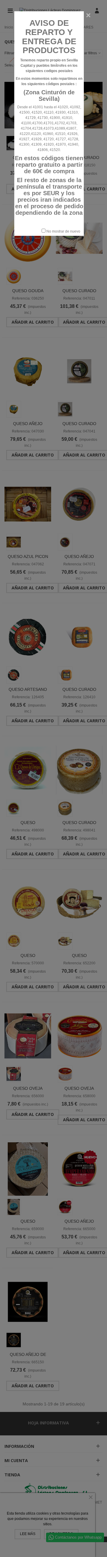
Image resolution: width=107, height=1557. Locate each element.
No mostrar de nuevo (62, 231)
